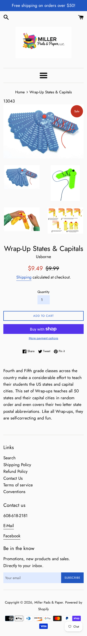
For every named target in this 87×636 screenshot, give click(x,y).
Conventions (14, 492)
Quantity (43, 291)
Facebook (11, 536)
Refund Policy (15, 471)
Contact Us (13, 478)
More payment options (43, 338)
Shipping (23, 277)
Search (9, 458)
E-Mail (8, 526)
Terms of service (18, 485)
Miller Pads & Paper (48, 602)
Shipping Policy (17, 465)
